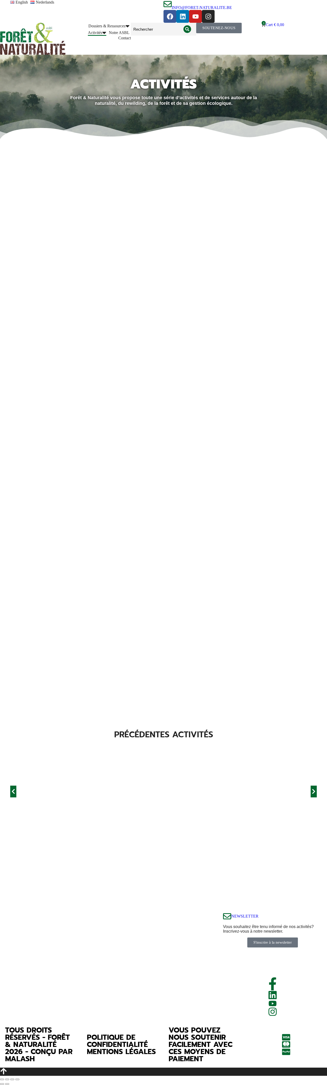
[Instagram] (208, 16)
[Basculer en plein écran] (12, 1079)
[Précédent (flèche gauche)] (2, 1084)
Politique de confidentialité (117, 1041)
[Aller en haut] (163, 1072)
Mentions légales (121, 1051)
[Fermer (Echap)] (2, 1079)
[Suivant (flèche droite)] (7, 1084)
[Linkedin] (182, 16)
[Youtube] (195, 16)
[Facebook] (170, 16)
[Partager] (7, 1079)
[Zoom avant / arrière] (17, 1079)
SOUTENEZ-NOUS (219, 28)
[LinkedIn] (272, 995)
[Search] (187, 29)
